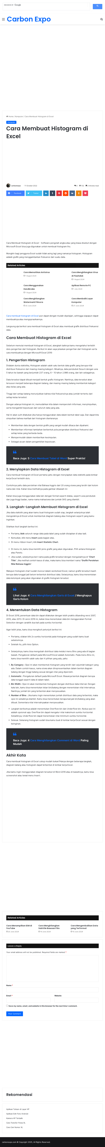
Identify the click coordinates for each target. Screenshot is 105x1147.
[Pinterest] (59, 193)
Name (9, 985)
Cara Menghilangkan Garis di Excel (52, 595)
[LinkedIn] (46, 193)
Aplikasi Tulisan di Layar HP (17, 1109)
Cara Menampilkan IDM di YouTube (19, 927)
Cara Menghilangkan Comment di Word (55, 740)
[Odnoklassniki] (78, 193)
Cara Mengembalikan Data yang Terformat (84, 927)
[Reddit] (65, 193)
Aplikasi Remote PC (81, 285)
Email (9, 996)
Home (11, 116)
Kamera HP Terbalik (14, 1118)
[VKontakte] (72, 193)
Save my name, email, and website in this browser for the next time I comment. (43, 1006)
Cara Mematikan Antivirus (37, 272)
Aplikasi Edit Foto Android (17, 1114)
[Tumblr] (52, 193)
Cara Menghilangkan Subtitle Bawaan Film (49, 927)
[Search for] (101, 20)
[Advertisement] (52, 46)
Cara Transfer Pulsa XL (15, 1123)
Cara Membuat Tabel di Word (48, 458)
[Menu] (3, 20)
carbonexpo (16, 186)
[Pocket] (85, 193)
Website (58, 996)
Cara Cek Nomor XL (14, 1127)
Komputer (19, 116)
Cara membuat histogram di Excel (22, 315)
